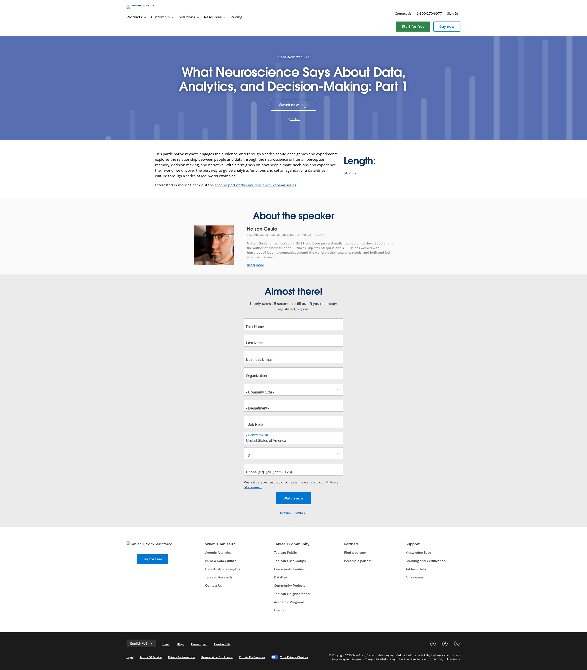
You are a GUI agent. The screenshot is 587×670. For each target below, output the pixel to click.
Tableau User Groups (290, 561)
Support (413, 544)
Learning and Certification (426, 561)
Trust (165, 644)
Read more (255, 265)
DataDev (280, 577)
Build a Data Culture (220, 561)
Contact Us (213, 585)
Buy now (446, 26)
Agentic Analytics (218, 553)
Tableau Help (416, 569)
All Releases (415, 577)
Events (279, 610)
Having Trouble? (293, 513)
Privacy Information (181, 657)
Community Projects (289, 585)
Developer (199, 644)
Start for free (413, 26)
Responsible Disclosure (217, 657)
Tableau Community (291, 544)
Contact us (403, 13)
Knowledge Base (418, 553)
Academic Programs (289, 602)
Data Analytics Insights (222, 569)
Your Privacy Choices (294, 657)
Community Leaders (289, 569)
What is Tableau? (220, 544)
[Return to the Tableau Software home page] (146, 5)
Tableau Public (285, 553)
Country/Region (257, 434)
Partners (351, 544)
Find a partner (355, 553)
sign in (302, 309)
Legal (130, 657)
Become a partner (357, 561)
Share (295, 119)
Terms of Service (151, 657)
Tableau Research (218, 577)
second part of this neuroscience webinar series (255, 185)
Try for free (152, 559)
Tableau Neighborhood (292, 594)
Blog (180, 644)
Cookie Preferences (252, 657)
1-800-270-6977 (429, 13)
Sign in (452, 13)
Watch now (289, 104)
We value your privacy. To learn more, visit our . (291, 484)
